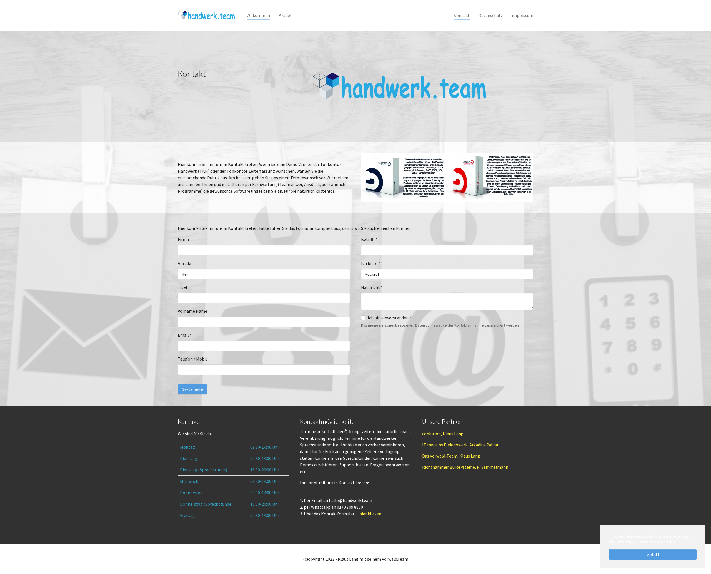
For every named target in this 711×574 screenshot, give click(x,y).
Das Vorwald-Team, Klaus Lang (451, 456)
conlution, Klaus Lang (443, 433)
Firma (183, 239)
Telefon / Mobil (192, 359)
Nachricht (372, 287)
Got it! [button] (653, 554)
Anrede (184, 263)
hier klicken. (370, 513)
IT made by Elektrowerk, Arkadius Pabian (460, 445)
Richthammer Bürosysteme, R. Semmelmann (465, 467)
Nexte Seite (192, 389)
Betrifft (369, 239)
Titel (182, 287)
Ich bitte (370, 263)
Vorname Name (194, 311)
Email (185, 335)
